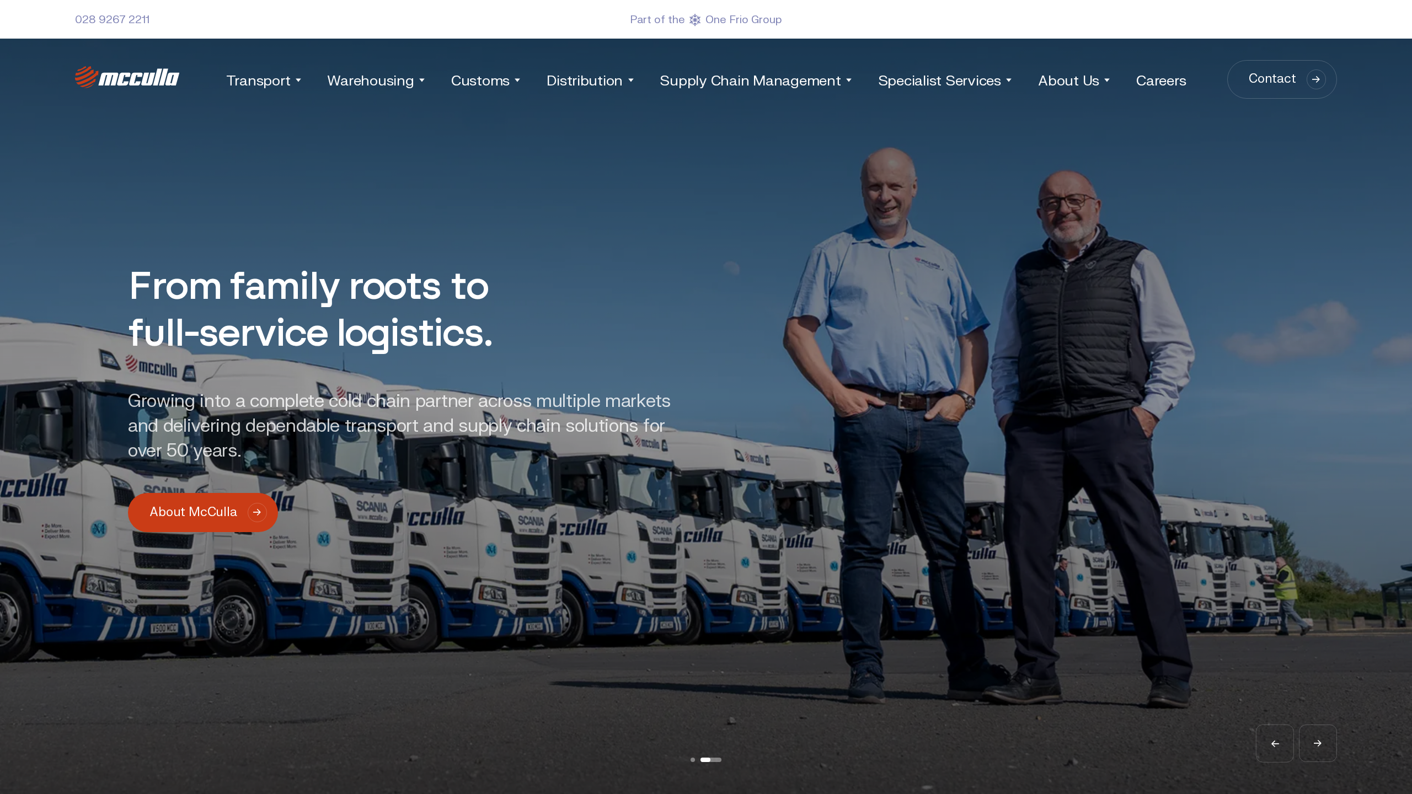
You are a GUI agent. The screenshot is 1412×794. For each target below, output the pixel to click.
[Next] (1318, 744)
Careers (1161, 79)
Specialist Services (939, 79)
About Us (1068, 79)
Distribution (585, 79)
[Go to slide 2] (710, 760)
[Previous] (1275, 744)
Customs (480, 79)
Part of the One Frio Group (706, 19)
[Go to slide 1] (693, 760)
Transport (258, 79)
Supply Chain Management (750, 79)
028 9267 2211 (112, 19)
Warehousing (370, 79)
